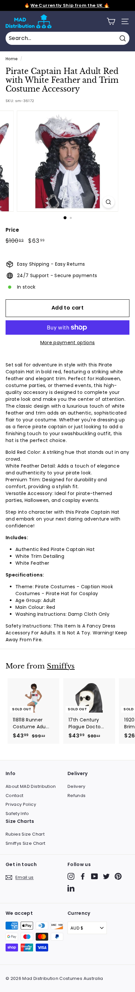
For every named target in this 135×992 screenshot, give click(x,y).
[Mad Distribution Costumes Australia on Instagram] (71, 876)
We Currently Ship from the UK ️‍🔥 (69, 5)
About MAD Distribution (31, 786)
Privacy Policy (21, 804)
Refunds (77, 795)
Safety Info (17, 813)
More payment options (67, 342)
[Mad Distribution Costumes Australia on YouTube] (94, 876)
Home (11, 59)
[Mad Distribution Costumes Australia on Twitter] (106, 876)
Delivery (77, 786)
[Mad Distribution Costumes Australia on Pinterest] (118, 876)
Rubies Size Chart (25, 834)
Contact (14, 795)
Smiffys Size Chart (25, 843)
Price (12, 229)
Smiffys (61, 666)
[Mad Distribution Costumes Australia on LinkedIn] (71, 888)
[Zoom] (109, 202)
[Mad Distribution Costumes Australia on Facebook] (82, 876)
